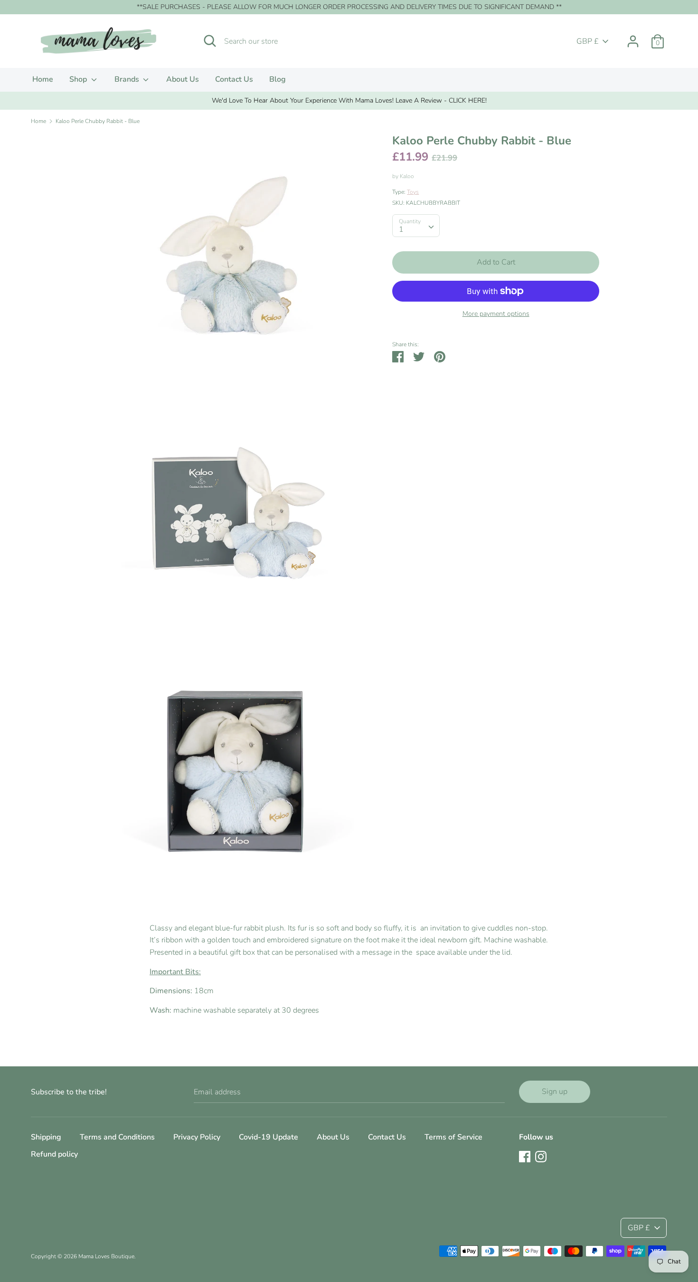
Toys (413, 192)
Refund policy (54, 1154)
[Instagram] (541, 1156)
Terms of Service (453, 1137)
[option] (349, 101)
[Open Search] (209, 40)
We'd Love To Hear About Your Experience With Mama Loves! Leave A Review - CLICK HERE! (349, 100)
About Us (182, 79)
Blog (277, 79)
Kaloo (407, 176)
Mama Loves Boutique (106, 1256)
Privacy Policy (196, 1137)
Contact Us (234, 79)
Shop (79, 79)
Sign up (554, 1091)
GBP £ (587, 41)
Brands (127, 79)
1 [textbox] (401, 229)
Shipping (46, 1137)
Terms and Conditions (117, 1137)
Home (42, 79)
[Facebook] (524, 1156)
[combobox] (416, 225)
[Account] (632, 37)
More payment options (495, 313)
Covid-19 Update (268, 1137)
